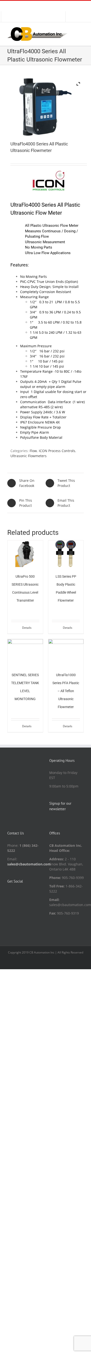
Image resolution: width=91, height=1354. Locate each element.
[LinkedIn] (8, 893)
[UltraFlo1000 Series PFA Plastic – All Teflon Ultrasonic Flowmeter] (66, 652)
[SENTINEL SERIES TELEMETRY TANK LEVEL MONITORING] (25, 652)
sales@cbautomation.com (29, 864)
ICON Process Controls (57, 450)
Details (27, 628)
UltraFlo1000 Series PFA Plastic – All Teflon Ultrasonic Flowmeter (65, 691)
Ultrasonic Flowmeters (28, 456)
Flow (33, 450)
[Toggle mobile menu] (82, 29)
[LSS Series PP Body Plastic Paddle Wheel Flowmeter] (66, 553)
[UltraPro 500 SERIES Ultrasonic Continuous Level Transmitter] (25, 553)
